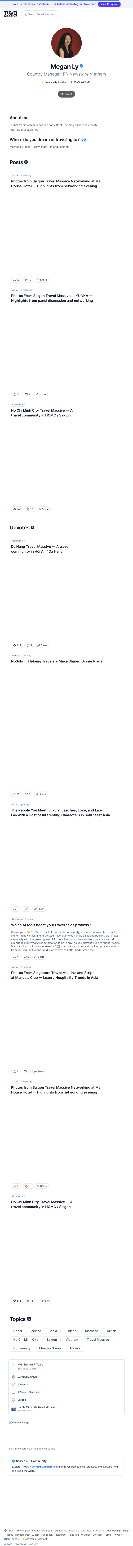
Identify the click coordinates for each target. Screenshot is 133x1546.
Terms (107, 1534)
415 (19, 645)
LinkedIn (97, 1534)
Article (112, 1331)
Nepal (17, 1331)
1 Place (28, 1392)
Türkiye (75, 1348)
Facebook (47, 1534)
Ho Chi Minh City (25, 1339)
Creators (74, 1530)
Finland (71, 1331)
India (53, 1331)
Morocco (91, 1331)
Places (9, 1534)
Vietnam (72, 1339)
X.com (35, 1534)
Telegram (73, 1534)
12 (18, 394)
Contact (42, 1538)
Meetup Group (50, 1348)
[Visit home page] (11, 14)
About (11, 1530)
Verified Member (27, 1376)
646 (19, 509)
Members (47, 1530)
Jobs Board (87, 1530)
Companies (61, 1530)
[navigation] (125, 14)
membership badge (44, 1448)
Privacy (117, 1534)
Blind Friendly (11, 1538)
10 (18, 794)
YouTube (86, 1534)
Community (21, 1348)
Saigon (52, 1339)
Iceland (35, 1331)
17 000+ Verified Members (37, 1466)
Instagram (60, 1534)
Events (36, 1530)
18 (18, 279)
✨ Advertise (28, 1538)
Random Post (22, 1534)
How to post (23, 1530)
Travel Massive (98, 1339)
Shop (126, 1530)
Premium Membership (108, 1530)
